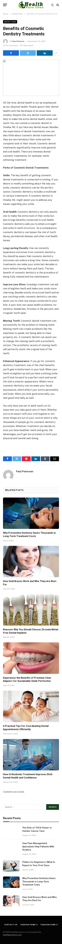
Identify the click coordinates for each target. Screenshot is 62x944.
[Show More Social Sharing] (56, 53)
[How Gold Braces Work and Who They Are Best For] (31, 561)
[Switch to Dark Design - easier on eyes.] (52, 5)
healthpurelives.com (12, 935)
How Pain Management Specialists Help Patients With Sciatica (38, 846)
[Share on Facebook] (11, 53)
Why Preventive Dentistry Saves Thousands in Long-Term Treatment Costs (39, 881)
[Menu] (5, 5)
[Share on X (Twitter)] (28, 53)
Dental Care (10, 22)
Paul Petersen (18, 41)
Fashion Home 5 (49, 925)
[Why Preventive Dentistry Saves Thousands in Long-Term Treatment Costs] (31, 513)
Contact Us (10, 925)
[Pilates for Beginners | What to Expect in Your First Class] (11, 866)
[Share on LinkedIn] (45, 53)
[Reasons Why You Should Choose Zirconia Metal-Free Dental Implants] (31, 610)
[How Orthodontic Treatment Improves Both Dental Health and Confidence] (31, 754)
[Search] (57, 5)
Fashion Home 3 (29, 925)
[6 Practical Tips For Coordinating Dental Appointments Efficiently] (31, 706)
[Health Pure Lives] (31, 5)
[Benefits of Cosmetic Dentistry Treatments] (31, 77)
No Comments (12, 45)
